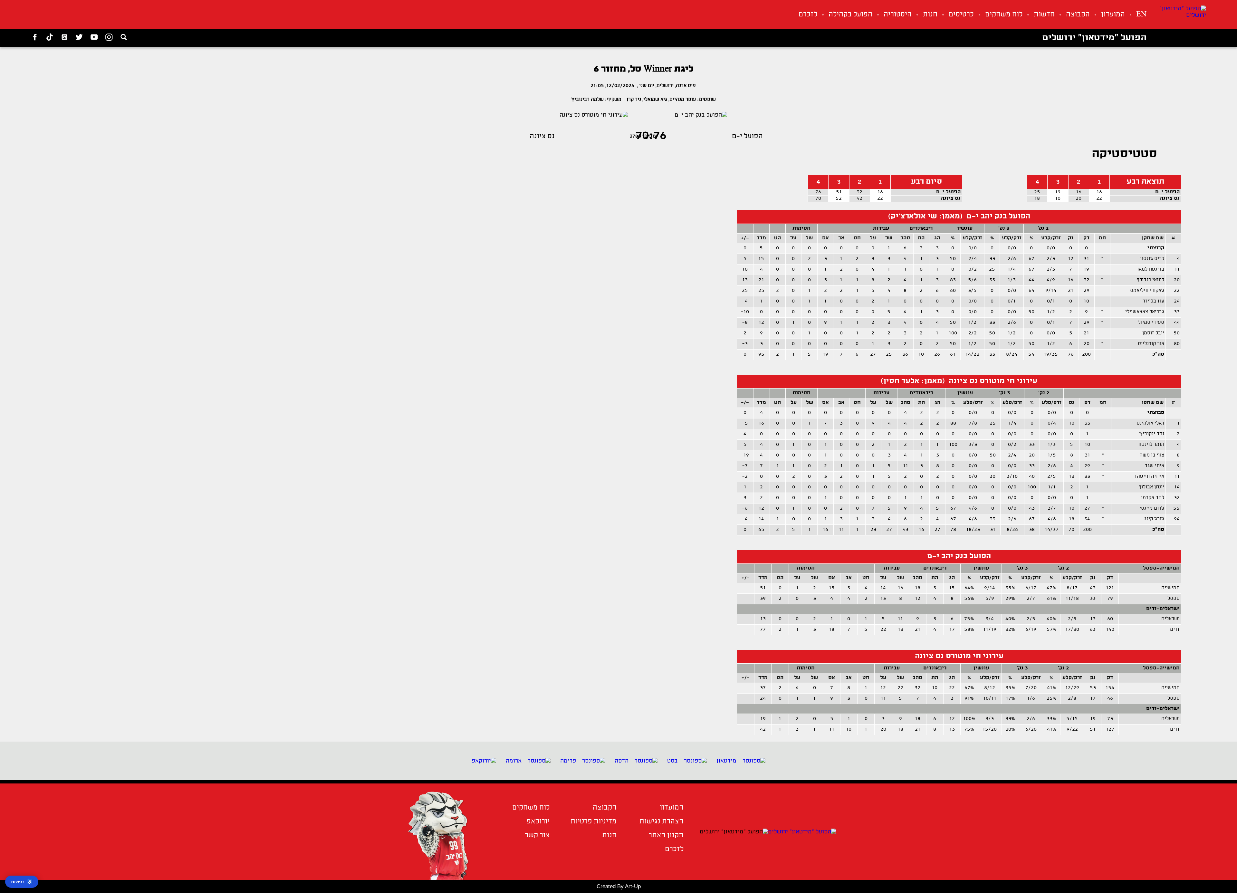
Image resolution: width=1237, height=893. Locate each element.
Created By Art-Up (619, 886)
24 (1177, 301)
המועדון (1113, 14)
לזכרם (808, 14)
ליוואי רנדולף (1150, 280)
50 (1177, 333)
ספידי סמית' (1151, 322)
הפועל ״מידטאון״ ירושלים (1094, 38)
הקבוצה (1078, 14)
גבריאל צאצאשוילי (1144, 312)
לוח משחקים (1003, 14)
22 (1177, 290)
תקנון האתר (666, 835)
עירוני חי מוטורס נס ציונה (959, 656)
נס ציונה (1170, 198)
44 (1177, 322)
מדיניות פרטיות (594, 821)
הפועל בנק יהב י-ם (959, 556)
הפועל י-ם (1167, 192)
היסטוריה (898, 14)
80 (1177, 344)
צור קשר (537, 835)
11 (1177, 269)
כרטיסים (961, 14)
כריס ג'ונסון (1152, 259)
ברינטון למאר (1150, 269)
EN (1141, 14)
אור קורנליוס (1151, 344)
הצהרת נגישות (661, 821)
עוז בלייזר (1153, 301)
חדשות (1044, 14)
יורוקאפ (538, 821)
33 (1177, 312)
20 (1177, 280)
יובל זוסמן (1153, 333)
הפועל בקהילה (850, 14)
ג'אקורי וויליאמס (1147, 290)
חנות (930, 14)
